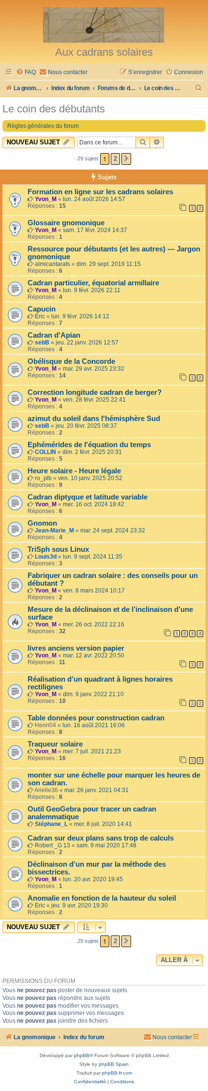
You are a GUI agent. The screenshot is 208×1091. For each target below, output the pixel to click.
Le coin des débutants (53, 109)
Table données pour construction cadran (96, 718)
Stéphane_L (51, 824)
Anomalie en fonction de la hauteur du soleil (102, 898)
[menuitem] (26, 72)
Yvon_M (46, 199)
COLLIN (45, 452)
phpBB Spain (114, 1064)
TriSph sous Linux (58, 549)
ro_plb (43, 478)
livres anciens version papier (76, 648)
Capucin (42, 309)
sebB (42, 342)
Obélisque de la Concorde (71, 361)
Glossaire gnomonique (66, 223)
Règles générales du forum (43, 126)
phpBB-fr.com (117, 1072)
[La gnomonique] (104, 24)
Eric (40, 316)
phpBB (81, 1055)
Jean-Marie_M (54, 530)
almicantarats (52, 264)
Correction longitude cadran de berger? (95, 392)
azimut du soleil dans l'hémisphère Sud (94, 418)
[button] (126, 159)
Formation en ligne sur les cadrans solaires (100, 192)
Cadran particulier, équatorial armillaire (93, 283)
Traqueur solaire (55, 744)
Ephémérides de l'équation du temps (89, 445)
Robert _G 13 (52, 845)
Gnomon (42, 523)
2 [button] (115, 158)
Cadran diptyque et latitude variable (88, 497)
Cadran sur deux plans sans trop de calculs (101, 838)
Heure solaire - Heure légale (74, 471)
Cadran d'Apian (54, 335)
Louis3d (46, 556)
